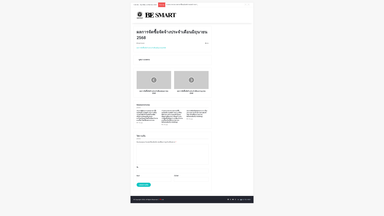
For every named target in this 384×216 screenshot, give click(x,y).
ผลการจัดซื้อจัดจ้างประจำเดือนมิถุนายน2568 (151, 48)
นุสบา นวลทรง (144, 59)
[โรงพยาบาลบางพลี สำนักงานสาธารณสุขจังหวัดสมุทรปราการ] (156, 15)
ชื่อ (137, 167)
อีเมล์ (138, 175)
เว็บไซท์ (176, 175)
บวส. (162, 199)
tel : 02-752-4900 (244, 199)
